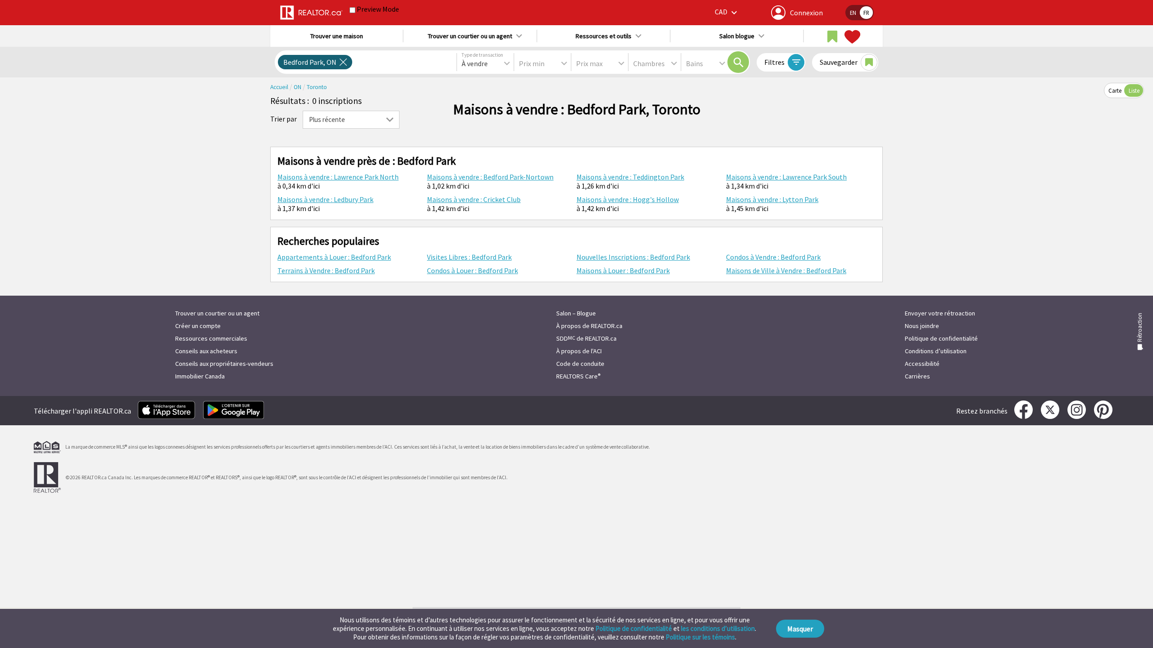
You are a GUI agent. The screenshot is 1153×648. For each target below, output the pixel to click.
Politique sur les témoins (700, 637)
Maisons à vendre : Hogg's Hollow (627, 199)
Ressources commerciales (211, 338)
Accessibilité (922, 364)
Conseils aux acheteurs (206, 351)
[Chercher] (738, 62)
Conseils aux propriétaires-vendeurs (224, 364)
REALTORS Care (578, 376)
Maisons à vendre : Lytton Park (772, 199)
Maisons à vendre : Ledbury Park (325, 199)
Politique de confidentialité (633, 628)
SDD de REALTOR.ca (586, 338)
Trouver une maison (336, 36)
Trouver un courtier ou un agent (217, 313)
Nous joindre (922, 326)
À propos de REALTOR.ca (589, 326)
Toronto (317, 87)
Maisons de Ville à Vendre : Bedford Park (786, 270)
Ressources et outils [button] (603, 36)
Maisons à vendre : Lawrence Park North (338, 176)
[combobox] (485, 63)
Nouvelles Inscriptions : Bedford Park (633, 256)
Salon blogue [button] (736, 36)
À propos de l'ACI (579, 351)
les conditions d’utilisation (718, 628)
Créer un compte (198, 326)
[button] (727, 12)
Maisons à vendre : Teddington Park (630, 176)
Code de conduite (580, 364)
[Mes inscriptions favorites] (851, 37)
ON (298, 87)
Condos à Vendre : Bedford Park (773, 256)
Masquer (800, 628)
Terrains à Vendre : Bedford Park (326, 270)
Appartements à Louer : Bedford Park (334, 256)
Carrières (917, 376)
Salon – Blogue (576, 313)
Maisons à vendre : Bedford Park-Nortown (490, 176)
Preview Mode (378, 9)
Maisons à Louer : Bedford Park (623, 270)
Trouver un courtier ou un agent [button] (470, 36)
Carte (1114, 90)
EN (853, 12)
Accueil (280, 87)
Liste (1134, 90)
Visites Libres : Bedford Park (469, 256)
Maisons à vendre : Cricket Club (474, 199)
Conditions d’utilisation (936, 351)
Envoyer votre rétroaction (940, 313)
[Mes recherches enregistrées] (832, 37)
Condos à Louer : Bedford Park (472, 270)
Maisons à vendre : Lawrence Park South (786, 176)
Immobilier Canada (200, 376)
